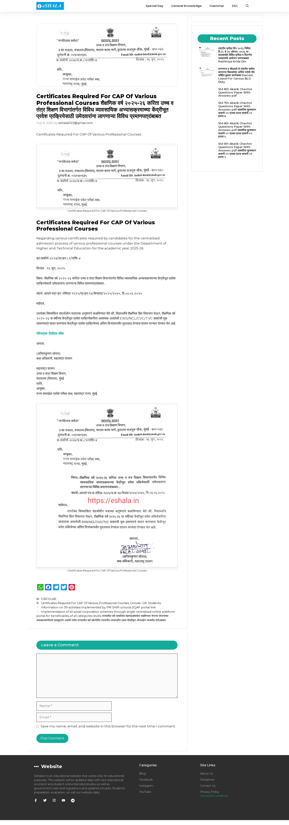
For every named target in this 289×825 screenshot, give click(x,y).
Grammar (217, 6)
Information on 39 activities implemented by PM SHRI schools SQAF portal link (98, 607)
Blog (142, 773)
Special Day (154, 6)
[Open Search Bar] (247, 6)
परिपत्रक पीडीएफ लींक (50, 333)
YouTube (145, 792)
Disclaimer (207, 779)
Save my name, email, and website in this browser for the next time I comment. (108, 726)
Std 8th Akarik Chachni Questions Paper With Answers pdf (235, 92)
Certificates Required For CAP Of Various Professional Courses (85, 603)
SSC (235, 6)
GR (144, 603)
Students (154, 603)
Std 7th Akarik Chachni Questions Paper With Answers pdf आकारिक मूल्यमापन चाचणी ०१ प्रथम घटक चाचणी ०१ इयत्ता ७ (237, 109)
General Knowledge (186, 6)
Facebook (146, 779)
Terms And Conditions (214, 795)
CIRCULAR (48, 599)
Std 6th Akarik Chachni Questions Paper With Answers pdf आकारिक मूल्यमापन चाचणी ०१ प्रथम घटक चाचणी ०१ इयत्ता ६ (237, 130)
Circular (135, 603)
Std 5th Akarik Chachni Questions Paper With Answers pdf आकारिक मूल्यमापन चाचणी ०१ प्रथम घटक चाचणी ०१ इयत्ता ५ (237, 150)
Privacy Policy (209, 792)
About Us (206, 773)
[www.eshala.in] (50, 6)
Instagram (146, 785)
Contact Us (207, 785)
